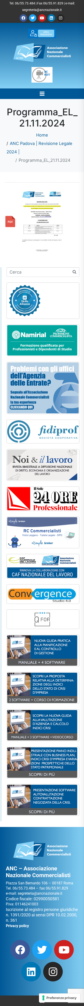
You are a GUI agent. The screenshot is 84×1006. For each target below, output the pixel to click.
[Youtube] (42, 18)
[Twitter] (32, 18)
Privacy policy (17, 926)
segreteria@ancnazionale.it (42, 10)
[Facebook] (23, 18)
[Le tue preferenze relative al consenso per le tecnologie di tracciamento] (59, 997)
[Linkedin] (51, 18)
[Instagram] (60, 18)
